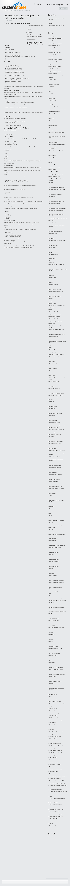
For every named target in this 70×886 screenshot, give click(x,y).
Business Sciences (52, 153)
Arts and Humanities (53, 100)
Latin (50, 511)
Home (5, 10)
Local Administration (53, 529)
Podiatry (50, 664)
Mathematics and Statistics (54, 559)
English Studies (52, 323)
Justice (50, 495)
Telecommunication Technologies (55, 789)
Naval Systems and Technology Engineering (57, 611)
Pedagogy (51, 632)
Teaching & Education (53, 771)
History (50, 418)
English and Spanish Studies (54, 318)
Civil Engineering (52, 169)
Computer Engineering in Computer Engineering (58, 208)
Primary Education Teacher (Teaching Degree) (58, 678)
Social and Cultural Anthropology (55, 720)
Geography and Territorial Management (56, 393)
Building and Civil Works (54, 130)
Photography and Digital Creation (55, 648)
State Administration (53, 757)
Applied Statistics (52, 81)
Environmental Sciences (53, 338)
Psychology (51, 683)
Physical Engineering (53, 657)
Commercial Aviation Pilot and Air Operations (57, 191)
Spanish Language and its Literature (56, 748)
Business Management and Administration (57, 144)
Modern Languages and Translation (56, 584)
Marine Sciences (52, 538)
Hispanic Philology (52, 415)
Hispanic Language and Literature (55, 413)
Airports (50, 64)
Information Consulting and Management (57, 469)
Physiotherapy (52, 662)
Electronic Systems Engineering (55, 296)
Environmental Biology (53, 336)
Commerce (51, 182)
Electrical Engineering (53, 284)
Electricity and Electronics (54, 287)
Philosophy (51, 643)
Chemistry (51, 160)
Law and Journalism (53, 518)
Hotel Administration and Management (56, 429)
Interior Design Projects (53, 481)
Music (50, 593)
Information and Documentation (55, 467)
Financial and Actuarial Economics (55, 356)
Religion (51, 696)
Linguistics (51, 522)
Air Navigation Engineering (54, 61)
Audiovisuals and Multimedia (54, 111)
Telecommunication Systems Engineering (57, 783)
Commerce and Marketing (54, 184)
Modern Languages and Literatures (56, 577)
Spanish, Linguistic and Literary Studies (56, 752)
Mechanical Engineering (54, 561)
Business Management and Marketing (56, 150)
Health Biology (52, 408)
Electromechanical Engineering (55, 289)
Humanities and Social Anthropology (56, 441)
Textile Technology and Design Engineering (57, 793)
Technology (51, 773)
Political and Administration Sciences (56, 669)
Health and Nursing (53, 406)
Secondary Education (53, 708)
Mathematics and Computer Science (56, 556)
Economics (51, 275)
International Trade (52, 493)
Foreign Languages (53, 368)
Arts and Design (52, 98)
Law (50, 513)
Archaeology (51, 86)
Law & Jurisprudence (53, 515)
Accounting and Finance (53, 36)
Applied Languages (53, 73)
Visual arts (51, 823)
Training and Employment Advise (55, 804)
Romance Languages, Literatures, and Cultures (58, 703)
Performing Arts (52, 634)
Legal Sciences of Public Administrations (56, 520)
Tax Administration (52, 766)
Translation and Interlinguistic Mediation (56, 809)
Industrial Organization (53, 462)
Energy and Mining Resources (55, 301)
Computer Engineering (53, 205)
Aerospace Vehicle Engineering (55, 52)
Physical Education (53, 655)
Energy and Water (52, 303)
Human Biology (52, 432)
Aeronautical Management (54, 47)
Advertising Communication (54, 45)
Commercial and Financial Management (56, 187)
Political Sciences (52, 671)
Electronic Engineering (53, 294)
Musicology (51, 595)
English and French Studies (54, 316)
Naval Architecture (52, 602)
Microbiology (51, 573)
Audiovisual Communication (54, 106)
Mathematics (51, 554)
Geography (51, 386)
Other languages (52, 622)
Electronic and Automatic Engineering (56, 291)
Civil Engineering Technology (54, 171)
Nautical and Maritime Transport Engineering (57, 600)
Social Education (52, 724)
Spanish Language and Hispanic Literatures (57, 745)
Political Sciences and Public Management (57, 674)
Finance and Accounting (53, 349)
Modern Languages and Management (56, 580)
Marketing (51, 542)
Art (49, 91)
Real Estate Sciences (53, 694)
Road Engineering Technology (55, 701)
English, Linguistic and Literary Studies (56, 329)
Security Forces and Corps (54, 713)
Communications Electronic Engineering (56, 201)
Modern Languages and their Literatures (56, 582)
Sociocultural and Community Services (56, 731)
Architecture (51, 88)
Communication (52, 196)
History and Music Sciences (54, 422)
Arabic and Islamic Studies (54, 84)
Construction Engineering (54, 228)
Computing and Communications (55, 222)
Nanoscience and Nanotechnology (55, 598)
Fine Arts (51, 359)
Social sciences (52, 727)
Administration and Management (55, 38)
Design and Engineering (54, 254)
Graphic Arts (51, 401)
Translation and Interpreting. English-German (57, 814)
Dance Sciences (52, 247)
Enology (50, 331)
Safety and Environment (53, 706)
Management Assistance (54, 532)
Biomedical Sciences (53, 125)
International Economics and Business (56, 488)
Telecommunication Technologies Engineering (58, 791)
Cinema (50, 162)
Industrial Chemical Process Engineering (57, 450)
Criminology (51, 238)
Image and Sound (52, 448)
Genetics (51, 383)
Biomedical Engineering (53, 123)
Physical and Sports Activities (54, 653)
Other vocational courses (54, 629)
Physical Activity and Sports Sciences (56, 650)
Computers (51, 220)
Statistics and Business (53, 762)
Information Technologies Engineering (56, 476)
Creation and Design (53, 233)
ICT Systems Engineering (54, 446)
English (50, 309)
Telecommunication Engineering (55, 778)
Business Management (53, 142)
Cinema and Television (53, 164)
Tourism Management (53, 802)
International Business (53, 483)
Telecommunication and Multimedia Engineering (58, 776)
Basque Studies (52, 116)
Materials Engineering (53, 549)
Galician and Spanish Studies (54, 381)
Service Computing (53, 715)
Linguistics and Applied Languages (55, 525)
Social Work (51, 729)
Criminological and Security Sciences (56, 235)
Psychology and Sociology (54, 685)
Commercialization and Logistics (55, 194)
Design (50, 252)
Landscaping (51, 506)
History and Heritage (53, 420)
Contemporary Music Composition (55, 231)
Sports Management (53, 755)
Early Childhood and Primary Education (56, 264)
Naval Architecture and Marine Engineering (57, 605)
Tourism (50, 796)
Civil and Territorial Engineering (55, 167)
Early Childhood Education (54, 266)
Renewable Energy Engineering (55, 699)
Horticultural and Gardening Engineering (57, 425)
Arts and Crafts (52, 95)
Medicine (51, 568)
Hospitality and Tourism (53, 427)
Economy (51, 282)
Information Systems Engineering (55, 474)
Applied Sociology (52, 79)
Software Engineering (53, 738)
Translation (51, 807)
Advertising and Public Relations (55, 43)
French (50, 373)
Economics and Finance (53, 277)
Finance (50, 347)
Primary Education (52, 676)
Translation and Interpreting (54, 811)
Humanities (51, 436)
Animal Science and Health (54, 68)
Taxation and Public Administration (55, 769)
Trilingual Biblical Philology (54, 818)
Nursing (50, 613)
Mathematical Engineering (54, 552)
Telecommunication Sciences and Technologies (58, 780)
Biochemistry (51, 118)
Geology (8, 10)
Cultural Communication (53, 245)
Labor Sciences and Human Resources (56, 504)
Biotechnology (52, 127)
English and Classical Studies (54, 314)
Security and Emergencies (54, 710)
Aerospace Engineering (53, 50)
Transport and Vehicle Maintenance (56, 816)
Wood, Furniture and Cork (54, 828)
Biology (50, 120)
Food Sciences (52, 366)
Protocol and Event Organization (55, 681)
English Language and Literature (55, 321)
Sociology (51, 734)
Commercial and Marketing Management (57, 189)
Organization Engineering (54, 618)
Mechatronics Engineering (54, 566)
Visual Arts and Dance (53, 825)
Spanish (50, 741)
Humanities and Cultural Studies (55, 439)
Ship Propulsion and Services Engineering (57, 717)
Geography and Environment (54, 388)
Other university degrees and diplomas (56, 627)
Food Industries (52, 361)
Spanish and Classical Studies (55, 743)
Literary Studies (52, 527)
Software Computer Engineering (55, 736)
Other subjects (52, 625)
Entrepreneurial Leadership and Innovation (57, 334)
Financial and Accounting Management (56, 354)
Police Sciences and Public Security (56, 667)
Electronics (51, 298)
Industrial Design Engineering (54, 456)
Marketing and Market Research (55, 547)
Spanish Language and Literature (55, 750)
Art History (51, 93)
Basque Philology (52, 113)
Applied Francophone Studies (54, 71)
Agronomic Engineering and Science (56, 59)
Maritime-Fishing (52, 540)
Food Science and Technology (55, 363)
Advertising (51, 40)
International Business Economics (55, 486)
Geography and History (53, 390)
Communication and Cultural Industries (56, 198)
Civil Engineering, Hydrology (54, 176)
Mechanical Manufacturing (54, 563)
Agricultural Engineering (53, 54)
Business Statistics (52, 155)
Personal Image (52, 636)
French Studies (52, 375)
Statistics (51, 759)
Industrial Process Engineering (55, 465)
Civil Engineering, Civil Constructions (56, 174)
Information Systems (53, 472)
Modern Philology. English (54, 591)
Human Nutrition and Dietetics (55, 434)
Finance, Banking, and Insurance (55, 352)
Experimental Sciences (53, 345)
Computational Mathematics (54, 203)
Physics (50, 660)
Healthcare (51, 411)
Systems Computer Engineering (55, 764)
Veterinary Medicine (53, 821)
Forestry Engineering (53, 370)
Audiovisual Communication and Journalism (57, 109)
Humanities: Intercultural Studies (55, 443)
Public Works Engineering (54, 692)
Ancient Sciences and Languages (55, 66)
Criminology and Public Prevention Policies (57, 240)
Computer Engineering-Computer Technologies (58, 218)
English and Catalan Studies (54, 311)
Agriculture (51, 57)
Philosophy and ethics (53, 646)
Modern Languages (53, 575)
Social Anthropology (53, 722)
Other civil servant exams (54, 620)
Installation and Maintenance (54, 479)
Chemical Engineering (53, 157)
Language (51, 508)
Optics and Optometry (53, 615)
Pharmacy (51, 639)
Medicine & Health (52, 570)
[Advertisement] (15, 34)
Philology (51, 641)
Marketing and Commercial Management (57, 545)
